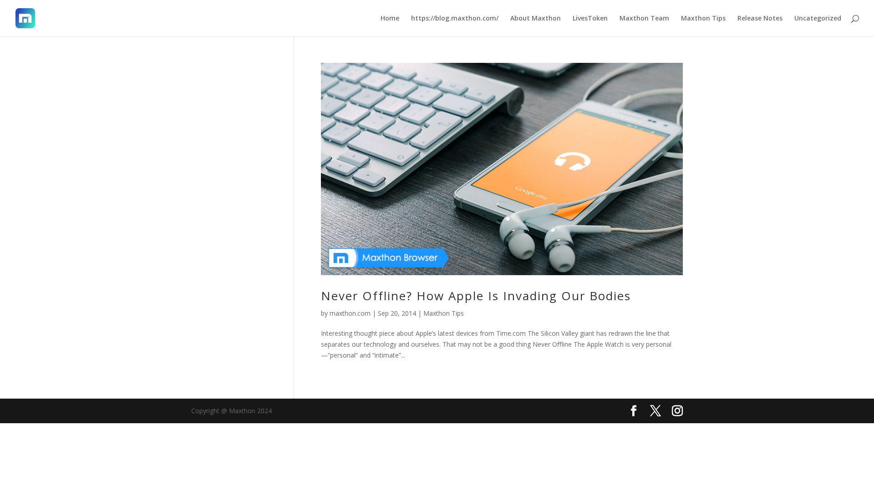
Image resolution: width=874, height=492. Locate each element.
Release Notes (760, 18)
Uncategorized (817, 18)
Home (390, 18)
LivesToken (590, 18)
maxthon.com (350, 313)
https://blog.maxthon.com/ (454, 18)
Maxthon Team (644, 18)
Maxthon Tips (703, 18)
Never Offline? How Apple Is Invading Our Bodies (476, 295)
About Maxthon (535, 18)
